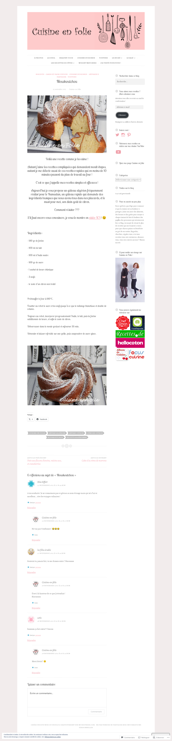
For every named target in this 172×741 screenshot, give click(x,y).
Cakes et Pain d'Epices (57, 74)
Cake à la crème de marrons (94, 459)
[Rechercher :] (130, 81)
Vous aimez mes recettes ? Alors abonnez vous (129, 92)
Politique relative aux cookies (53, 737)
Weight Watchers (87, 63)
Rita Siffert (42, 482)
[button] (122, 322)
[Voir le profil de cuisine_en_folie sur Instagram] (123, 135)
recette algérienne (77, 437)
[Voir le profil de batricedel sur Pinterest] (129, 135)
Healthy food (66, 58)
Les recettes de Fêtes (62, 63)
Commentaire (96, 712)
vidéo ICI (94, 218)
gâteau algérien (57, 433)
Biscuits (40, 74)
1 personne (38, 503)
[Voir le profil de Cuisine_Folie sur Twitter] (117, 135)
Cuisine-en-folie (75, 89)
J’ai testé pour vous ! (111, 63)
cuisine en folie (37, 433)
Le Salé (130, 58)
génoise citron (95, 433)
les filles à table (44, 550)
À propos (38, 58)
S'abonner (122, 115)
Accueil (51, 58)
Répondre (31, 507)
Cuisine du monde (86, 58)
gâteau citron (76, 433)
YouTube (103, 58)
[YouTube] (118, 152)
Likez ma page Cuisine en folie (131, 163)
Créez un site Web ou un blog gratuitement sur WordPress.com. (63, 725)
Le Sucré (116, 58)
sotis (39, 618)
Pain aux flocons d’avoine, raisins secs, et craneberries (44, 461)
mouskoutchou (55, 437)
